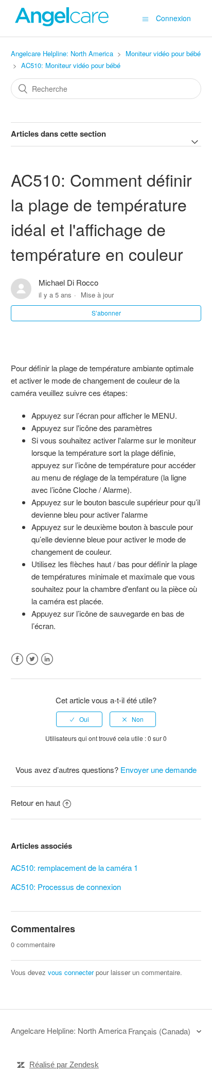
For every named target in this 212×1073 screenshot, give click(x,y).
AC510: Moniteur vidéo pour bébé (70, 65)
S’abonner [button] (106, 312)
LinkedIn (47, 659)
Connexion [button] (173, 18)
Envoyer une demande (158, 769)
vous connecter (71, 972)
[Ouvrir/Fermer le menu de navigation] (145, 18)
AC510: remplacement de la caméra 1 (74, 867)
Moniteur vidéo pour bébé (163, 53)
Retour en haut (35, 802)
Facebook (17, 659)
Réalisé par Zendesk (64, 1064)
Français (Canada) (160, 1031)
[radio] (79, 719)
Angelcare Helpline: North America (62, 53)
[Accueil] (62, 23)
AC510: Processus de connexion (66, 886)
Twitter (32, 659)
